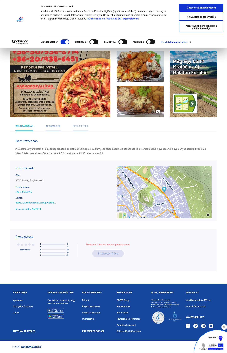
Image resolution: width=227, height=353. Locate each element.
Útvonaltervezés (24, 331)
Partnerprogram (93, 331)
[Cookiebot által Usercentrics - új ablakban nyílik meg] (20, 42)
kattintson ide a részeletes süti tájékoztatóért (113, 18)
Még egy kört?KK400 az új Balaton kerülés (190, 67)
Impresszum (88, 318)
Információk (124, 292)
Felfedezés (20, 292)
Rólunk (85, 300)
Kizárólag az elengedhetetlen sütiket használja (201, 27)
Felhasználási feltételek (128, 318)
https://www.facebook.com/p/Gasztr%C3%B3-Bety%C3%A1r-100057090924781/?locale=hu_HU (36, 202)
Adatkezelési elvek (126, 325)
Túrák (16, 312)
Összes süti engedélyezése (201, 7)
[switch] (93, 41)
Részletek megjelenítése (174, 42)
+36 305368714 (23, 192)
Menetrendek (123, 306)
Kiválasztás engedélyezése (201, 16)
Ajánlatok (18, 300)
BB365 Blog (123, 300)
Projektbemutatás (91, 306)
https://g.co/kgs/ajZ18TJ (28, 209)
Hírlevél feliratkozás (196, 306)
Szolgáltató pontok (23, 306)
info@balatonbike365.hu (198, 300)
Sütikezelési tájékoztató (129, 331)
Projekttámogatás (91, 312)
